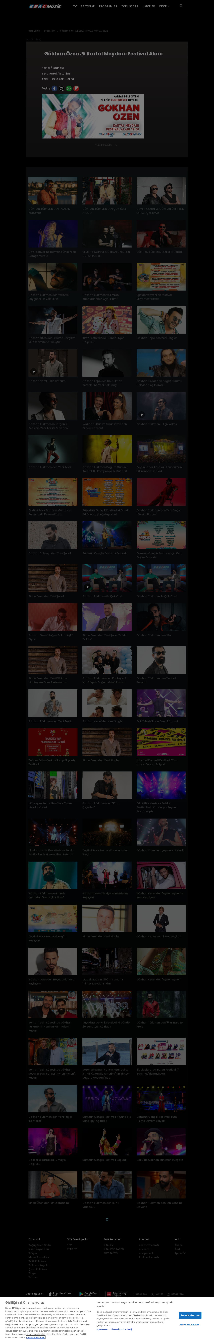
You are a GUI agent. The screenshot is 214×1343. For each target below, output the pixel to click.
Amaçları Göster (189, 1324)
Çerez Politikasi (35, 1337)
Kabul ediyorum (190, 1315)
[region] (107, 1320)
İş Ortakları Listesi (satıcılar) (114, 1329)
